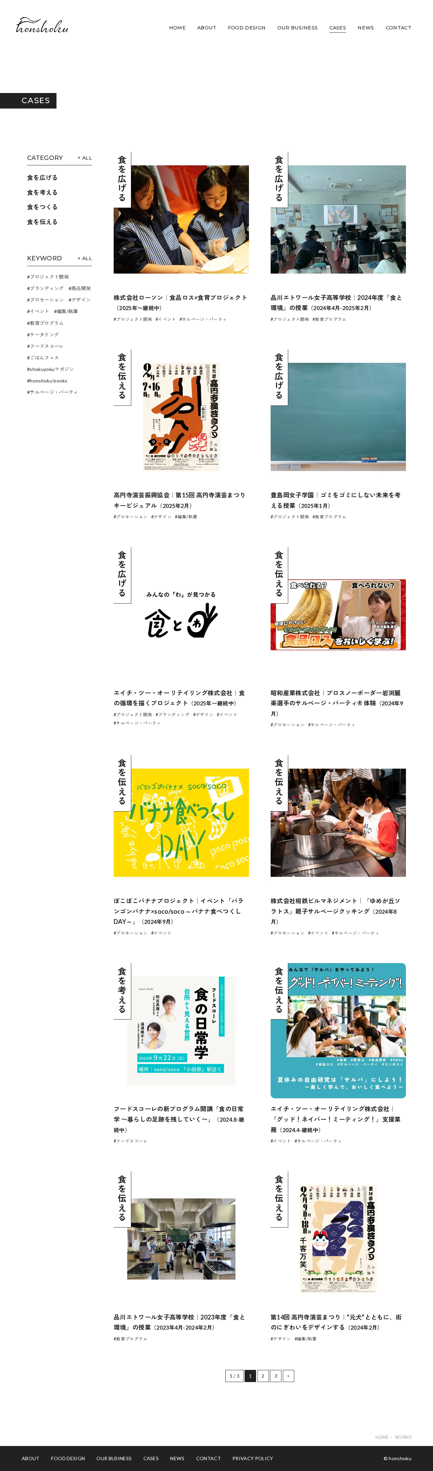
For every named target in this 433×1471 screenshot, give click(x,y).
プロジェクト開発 (49, 277)
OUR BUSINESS (297, 28)
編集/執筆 (67, 311)
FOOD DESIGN (247, 28)
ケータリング (44, 334)
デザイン (81, 300)
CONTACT (398, 28)
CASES (337, 28)
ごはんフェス (44, 357)
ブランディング (47, 288)
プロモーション (47, 300)
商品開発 (81, 288)
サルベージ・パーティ (54, 392)
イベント (39, 311)
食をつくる (42, 207)
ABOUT (206, 28)
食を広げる (42, 177)
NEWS (366, 28)
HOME (177, 28)
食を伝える (42, 222)
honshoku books (48, 380)
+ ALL (84, 158)
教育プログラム (47, 323)
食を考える (42, 192)
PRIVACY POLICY (252, 1458)
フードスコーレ (47, 346)
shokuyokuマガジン (52, 369)
